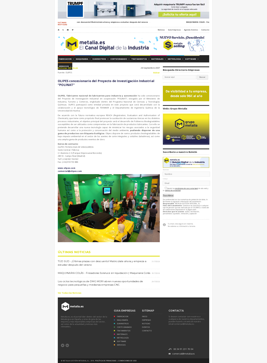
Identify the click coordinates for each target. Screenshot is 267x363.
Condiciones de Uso (127, 360)
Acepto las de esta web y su (185, 189)
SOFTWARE (121, 341)
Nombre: (166, 170)
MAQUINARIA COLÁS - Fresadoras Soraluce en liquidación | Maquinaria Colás (104, 273)
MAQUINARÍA (122, 320)
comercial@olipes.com (70, 171)
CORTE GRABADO (124, 327)
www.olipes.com (66, 168)
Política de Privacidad (105, 360)
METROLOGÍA (123, 338)
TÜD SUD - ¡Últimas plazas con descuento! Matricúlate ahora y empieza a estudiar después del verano (96, 22)
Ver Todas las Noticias (69, 292)
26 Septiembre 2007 (150, 67)
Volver (156, 73)
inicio (144, 316)
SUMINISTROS (123, 324)
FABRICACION (122, 316)
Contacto (205, 30)
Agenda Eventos (191, 30)
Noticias (161, 30)
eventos (146, 327)
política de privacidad (173, 190)
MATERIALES (122, 334)
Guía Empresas (174, 30)
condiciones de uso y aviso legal (186, 188)
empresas (146, 320)
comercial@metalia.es (182, 353)
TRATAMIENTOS (123, 331)
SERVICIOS (121, 345)
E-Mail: (165, 179)
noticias (146, 324)
